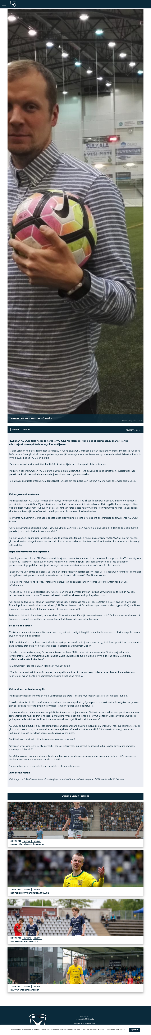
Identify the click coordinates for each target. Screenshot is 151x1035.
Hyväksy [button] (134, 1029)
